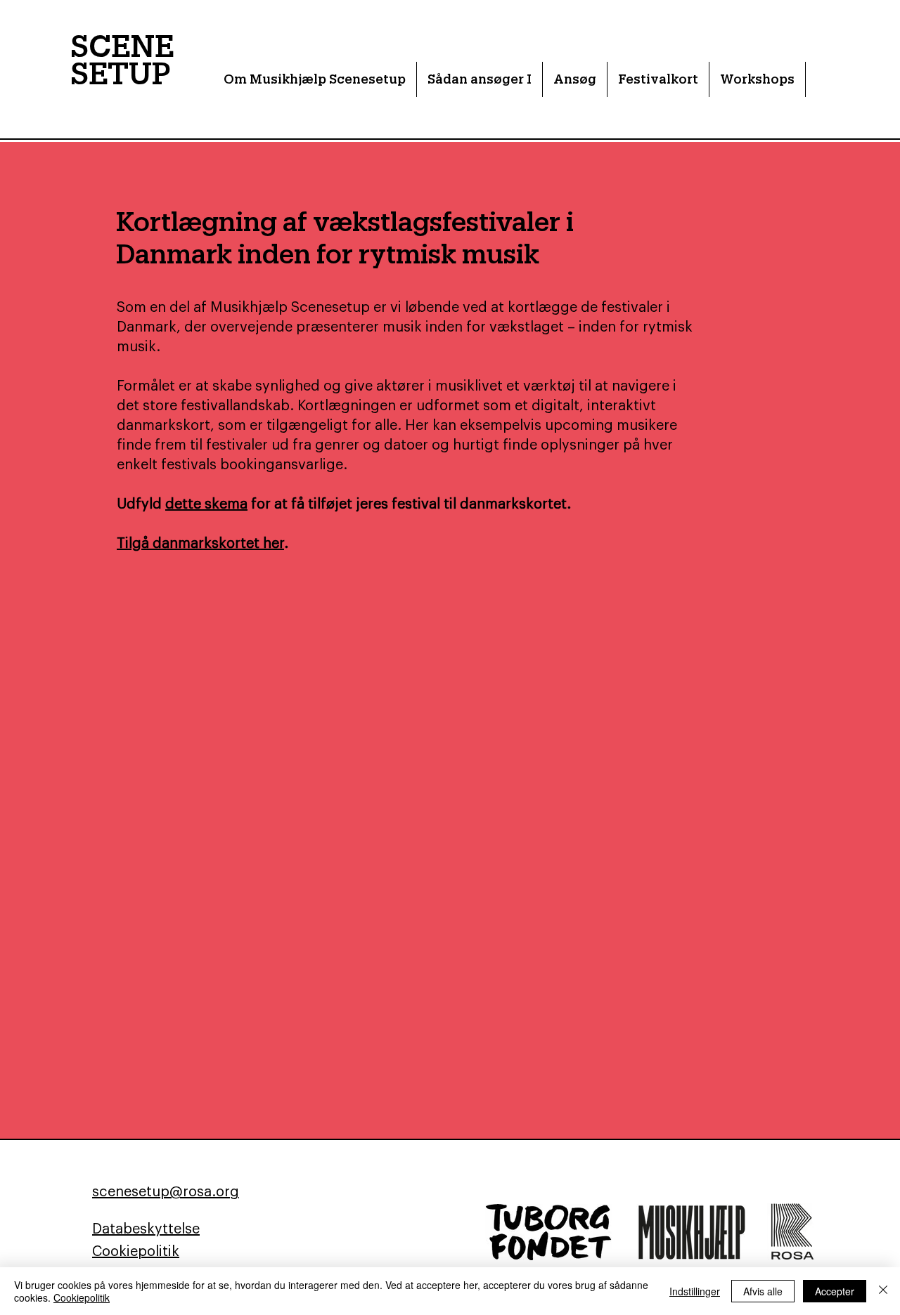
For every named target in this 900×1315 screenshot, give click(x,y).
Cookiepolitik (81, 1297)
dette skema (206, 504)
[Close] (883, 1291)
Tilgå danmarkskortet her (200, 544)
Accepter (834, 1291)
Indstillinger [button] (694, 1291)
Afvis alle (763, 1291)
